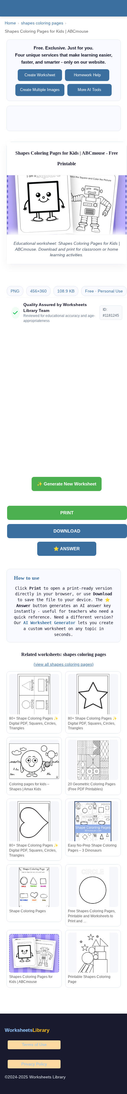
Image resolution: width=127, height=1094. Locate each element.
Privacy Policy (34, 1064)
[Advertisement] (63, 402)
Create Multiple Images (40, 89)
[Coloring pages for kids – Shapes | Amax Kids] (34, 761)
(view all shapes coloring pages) (64, 664)
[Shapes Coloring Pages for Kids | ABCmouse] (34, 954)
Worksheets (27, 1030)
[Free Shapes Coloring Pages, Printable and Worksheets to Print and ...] (93, 888)
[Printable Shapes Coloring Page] (93, 954)
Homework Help (87, 75)
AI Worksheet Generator (49, 622)
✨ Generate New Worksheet (66, 483)
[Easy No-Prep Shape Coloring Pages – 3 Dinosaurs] (93, 822)
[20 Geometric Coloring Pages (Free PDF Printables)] (93, 761)
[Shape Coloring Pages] (34, 888)
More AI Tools (89, 89)
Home (10, 23)
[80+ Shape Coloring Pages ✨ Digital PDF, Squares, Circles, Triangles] (34, 695)
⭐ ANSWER (66, 548)
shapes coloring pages (42, 23)
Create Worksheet (40, 75)
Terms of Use (34, 1044)
